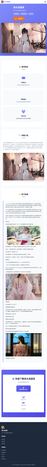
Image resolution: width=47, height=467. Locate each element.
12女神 (2, 454)
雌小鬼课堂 (3, 450)
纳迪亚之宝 (3, 458)
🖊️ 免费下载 (19, 18)
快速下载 (3, 443)
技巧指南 (3, 441)
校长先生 (3, 456)
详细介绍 (3, 439)
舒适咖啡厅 (3, 452)
